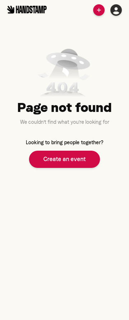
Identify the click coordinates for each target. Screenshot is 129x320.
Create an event (64, 159)
